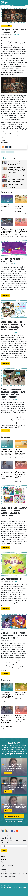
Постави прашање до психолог (14, 816)
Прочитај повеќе (5, 295)
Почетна (3, 856)
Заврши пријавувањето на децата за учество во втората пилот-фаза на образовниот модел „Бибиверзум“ (21, 208)
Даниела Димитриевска (6, 476)
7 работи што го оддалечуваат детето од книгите (7, 472)
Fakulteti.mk (14, 887)
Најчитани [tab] (13, 158)
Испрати (4, 850)
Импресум (3, 859)
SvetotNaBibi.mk (22, 887)
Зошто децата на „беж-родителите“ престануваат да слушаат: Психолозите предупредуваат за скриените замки (6, 720)
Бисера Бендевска (16, 34)
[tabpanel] (14, 174)
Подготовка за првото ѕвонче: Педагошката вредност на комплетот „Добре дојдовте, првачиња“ (20, 474)
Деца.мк (3, 209)
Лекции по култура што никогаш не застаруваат (20, 693)
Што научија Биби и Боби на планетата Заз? (7, 206)
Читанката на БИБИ (6, 26)
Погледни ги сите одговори (14, 821)
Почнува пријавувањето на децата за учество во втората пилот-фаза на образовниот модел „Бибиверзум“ (7, 231)
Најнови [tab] (5, 158)
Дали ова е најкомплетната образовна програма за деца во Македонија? (20, 452)
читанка (3, 152)
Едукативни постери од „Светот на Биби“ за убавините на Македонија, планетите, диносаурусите (21, 231)
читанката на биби (9, 152)
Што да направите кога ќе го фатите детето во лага (21, 716)
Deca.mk (9, 887)
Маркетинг (3, 862)
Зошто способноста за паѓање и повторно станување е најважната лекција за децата (7, 695)
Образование (4, 223)
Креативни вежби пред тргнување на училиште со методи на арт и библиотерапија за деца (6, 452)
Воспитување (4, 689)
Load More (14, 734)
